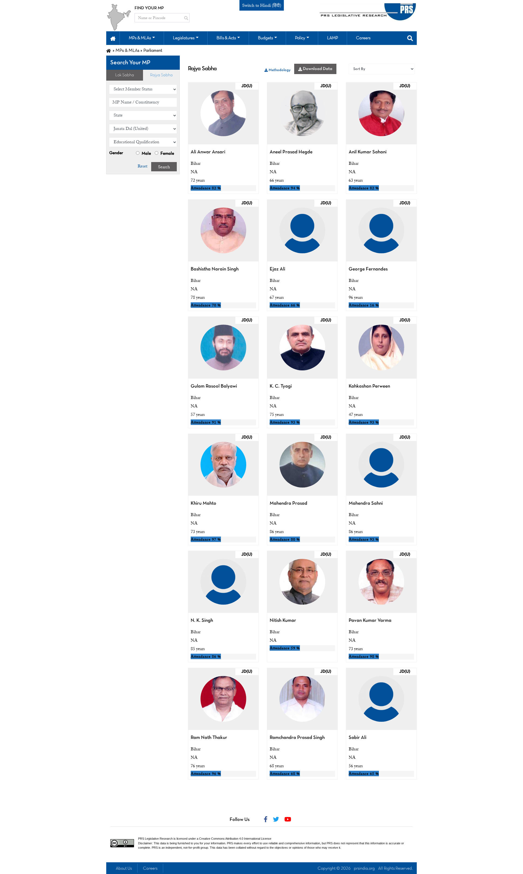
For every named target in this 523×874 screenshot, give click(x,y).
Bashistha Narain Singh (215, 269)
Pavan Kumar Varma (370, 620)
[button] (113, 38)
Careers (150, 868)
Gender (116, 153)
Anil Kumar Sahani (368, 152)
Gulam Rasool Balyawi (214, 386)
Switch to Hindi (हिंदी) (261, 5)
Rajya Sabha (161, 75)
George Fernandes (368, 269)
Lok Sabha (124, 75)
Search (164, 167)
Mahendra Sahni (366, 503)
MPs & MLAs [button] (140, 38)
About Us (124, 868)
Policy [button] (300, 38)
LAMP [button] (332, 38)
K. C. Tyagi (281, 386)
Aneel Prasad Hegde (291, 152)
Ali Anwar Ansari (208, 152)
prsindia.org (364, 868)
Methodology (279, 70)
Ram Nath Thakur (209, 737)
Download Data (317, 69)
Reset (142, 166)
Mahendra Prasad (288, 503)
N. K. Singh (202, 620)
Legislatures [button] (183, 38)
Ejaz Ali (277, 269)
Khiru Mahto (203, 503)
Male (146, 154)
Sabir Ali (357, 737)
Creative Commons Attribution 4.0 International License (235, 838)
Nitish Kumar (283, 620)
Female (167, 154)
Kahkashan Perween (369, 386)
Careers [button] (363, 38)
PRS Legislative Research (155, 838)
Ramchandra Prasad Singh (297, 737)
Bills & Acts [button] (226, 38)
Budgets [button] (265, 38)
